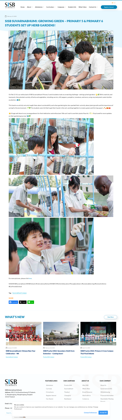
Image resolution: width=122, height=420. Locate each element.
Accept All (103, 412)
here (30, 278)
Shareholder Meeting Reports (107, 400)
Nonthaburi (67, 399)
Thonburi (67, 392)
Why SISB (85, 385)
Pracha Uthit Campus (11, 357)
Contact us (85, 399)
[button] (115, 340)
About (29, 7)
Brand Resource (87, 392)
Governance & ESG (106, 389)
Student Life (72, 7)
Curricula (49, 389)
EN (112, 3)
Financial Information (107, 395)
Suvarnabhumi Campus (86, 357)
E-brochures (50, 392)
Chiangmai (67, 395)
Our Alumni (49, 399)
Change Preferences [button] (90, 412)
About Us (103, 385)
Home (22, 7)
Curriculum (50, 7)
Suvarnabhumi (68, 389)
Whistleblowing (105, 392)
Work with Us (86, 395)
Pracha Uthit (68, 385)
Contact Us (92, 7)
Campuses (61, 7)
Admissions (38, 7)
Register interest (51, 395)
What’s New (82, 7)
